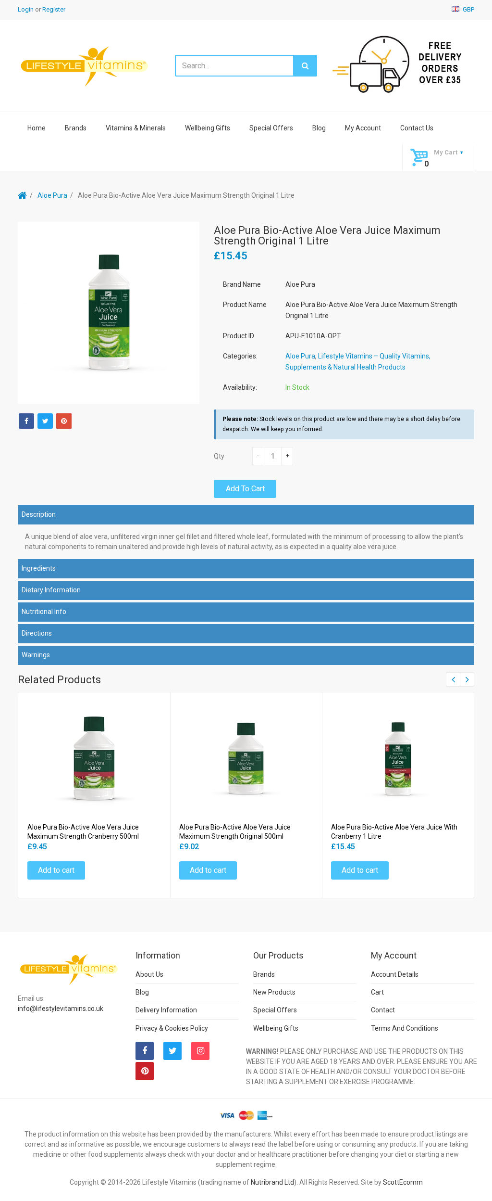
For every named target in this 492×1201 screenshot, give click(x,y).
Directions (37, 633)
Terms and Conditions (404, 1028)
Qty (219, 456)
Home (36, 128)
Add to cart (245, 488)
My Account (363, 128)
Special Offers (271, 128)
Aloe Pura (52, 195)
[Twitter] (45, 421)
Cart (377, 992)
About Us (149, 974)
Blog (319, 128)
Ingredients (39, 568)
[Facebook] (26, 421)
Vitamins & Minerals (136, 128)
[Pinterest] (144, 1071)
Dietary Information (51, 590)
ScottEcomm (403, 1182)
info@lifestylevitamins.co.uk (60, 1008)
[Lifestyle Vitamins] (85, 66)
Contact (383, 1010)
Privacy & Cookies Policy (171, 1028)
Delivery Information (166, 1010)
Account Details (394, 974)
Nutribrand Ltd (272, 1182)
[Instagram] (200, 1051)
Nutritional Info (44, 611)
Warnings (36, 655)
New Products (274, 992)
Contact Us (416, 128)
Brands (75, 128)
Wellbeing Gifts (207, 128)
